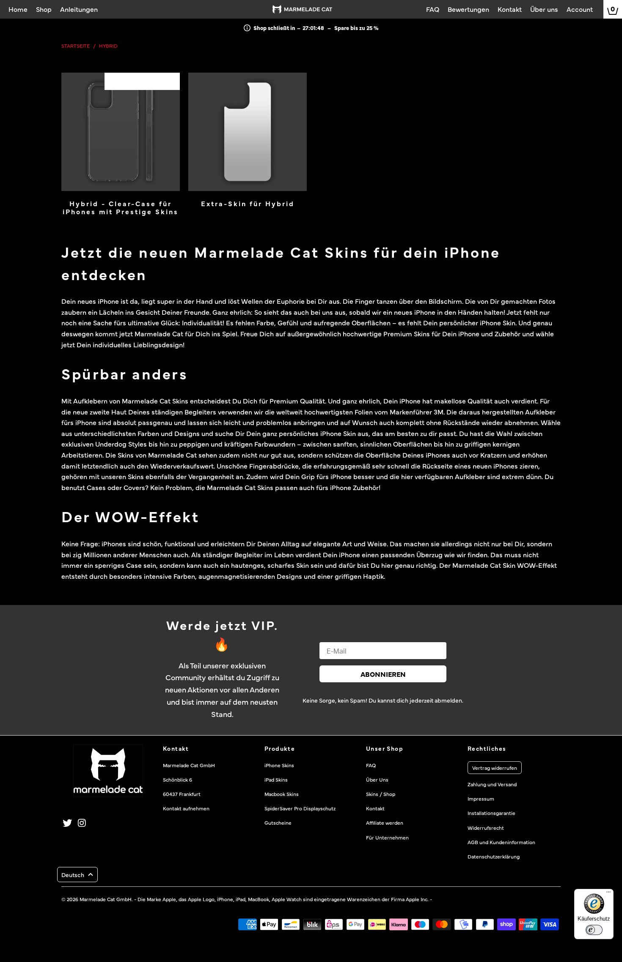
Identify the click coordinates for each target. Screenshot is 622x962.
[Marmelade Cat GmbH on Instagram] (82, 823)
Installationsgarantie (491, 812)
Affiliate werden (384, 822)
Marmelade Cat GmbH (106, 899)
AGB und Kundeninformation (501, 842)
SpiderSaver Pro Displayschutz (300, 808)
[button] (77, 874)
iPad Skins (276, 779)
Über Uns (377, 779)
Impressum (481, 798)
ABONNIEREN (383, 674)
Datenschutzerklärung (494, 856)
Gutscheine (278, 822)
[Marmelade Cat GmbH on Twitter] (67, 823)
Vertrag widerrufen (494, 767)
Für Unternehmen (387, 837)
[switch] (594, 930)
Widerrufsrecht (486, 827)
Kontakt (375, 808)
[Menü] (608, 894)
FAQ (371, 765)
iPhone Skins (279, 765)
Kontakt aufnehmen (186, 808)
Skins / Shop (380, 793)
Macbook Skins (281, 793)
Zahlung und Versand (492, 784)
